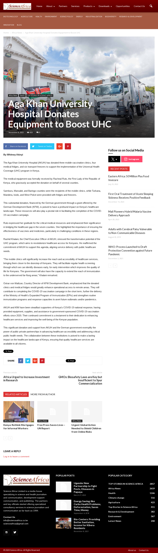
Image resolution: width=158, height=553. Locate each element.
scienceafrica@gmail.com (15, 523)
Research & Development (130, 16)
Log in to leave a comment (16, 456)
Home (39, 6)
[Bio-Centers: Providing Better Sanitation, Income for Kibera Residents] (63, 523)
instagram (134, 159)
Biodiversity (110, 16)
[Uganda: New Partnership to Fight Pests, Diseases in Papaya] (63, 487)
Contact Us (139, 6)
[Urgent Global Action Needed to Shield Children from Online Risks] (86, 411)
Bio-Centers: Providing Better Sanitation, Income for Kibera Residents (87, 523)
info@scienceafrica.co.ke (15, 520)
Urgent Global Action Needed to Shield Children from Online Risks (86, 428)
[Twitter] (15, 532)
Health (38, 16)
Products (87, 6)
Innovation (8, 25)
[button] (151, 6)
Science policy (66, 16)
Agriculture (27, 16)
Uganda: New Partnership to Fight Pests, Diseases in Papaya (85, 487)
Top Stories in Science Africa (122, 507)
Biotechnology (10, 16)
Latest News (114, 521)
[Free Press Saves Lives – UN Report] (52, 411)
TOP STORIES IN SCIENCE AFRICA (39, 95)
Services (75, 6)
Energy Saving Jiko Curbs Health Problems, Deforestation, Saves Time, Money (87, 505)
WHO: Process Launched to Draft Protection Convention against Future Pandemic (130, 250)
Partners (63, 6)
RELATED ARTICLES (16, 394)
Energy (79, 16)
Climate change (116, 497)
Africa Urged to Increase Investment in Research (26, 378)
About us (132, 550)
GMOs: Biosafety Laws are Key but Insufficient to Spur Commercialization (80, 380)
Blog (19, 25)
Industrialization (94, 16)
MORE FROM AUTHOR (43, 394)
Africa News (13, 95)
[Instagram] (6, 532)
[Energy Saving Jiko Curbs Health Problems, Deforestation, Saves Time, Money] (63, 505)
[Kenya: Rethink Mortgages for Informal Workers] (18, 411)
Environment (51, 16)
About (49, 6)
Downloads (104, 6)
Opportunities (123, 6)
